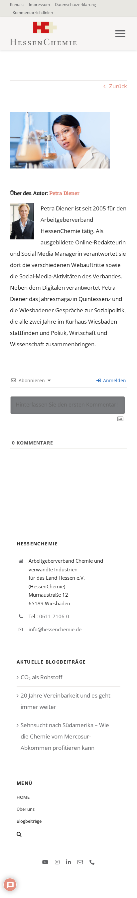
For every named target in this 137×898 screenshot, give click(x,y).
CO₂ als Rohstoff (41, 677)
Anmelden (114, 380)
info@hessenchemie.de (55, 629)
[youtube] (45, 862)
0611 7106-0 (54, 616)
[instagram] (57, 862)
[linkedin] (68, 862)
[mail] (80, 862)
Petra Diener (64, 192)
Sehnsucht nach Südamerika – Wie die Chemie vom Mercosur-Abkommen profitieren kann (65, 736)
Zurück (118, 86)
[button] (68, 834)
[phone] (92, 862)
